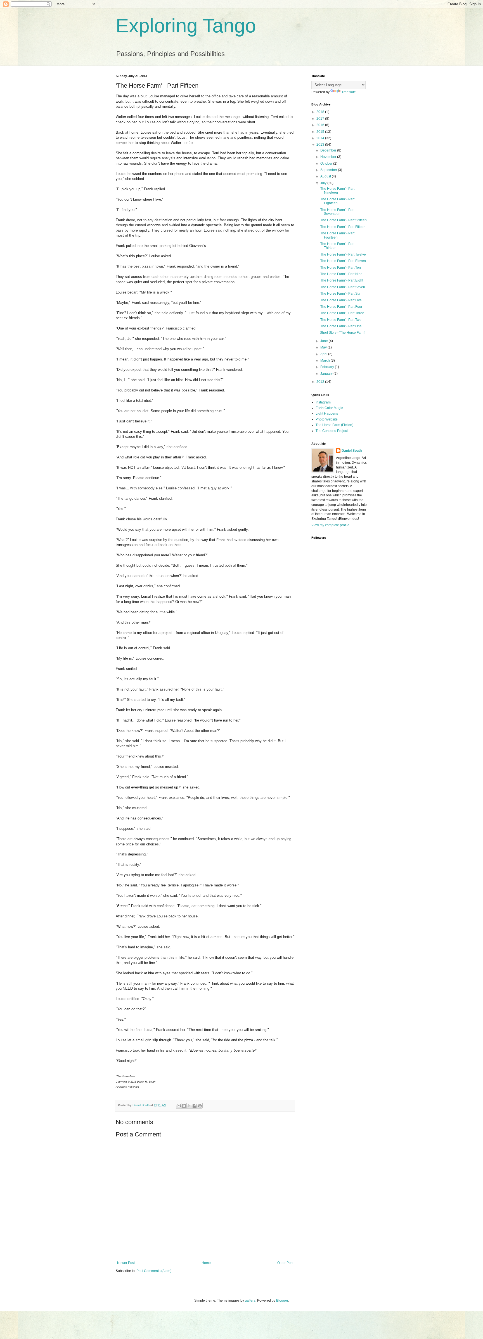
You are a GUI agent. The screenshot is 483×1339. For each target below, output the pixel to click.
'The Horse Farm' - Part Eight (341, 280)
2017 (320, 119)
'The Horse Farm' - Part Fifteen (343, 227)
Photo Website (327, 419)
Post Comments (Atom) (153, 1271)
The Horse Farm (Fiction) (334, 425)
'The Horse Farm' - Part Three (342, 313)
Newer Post (126, 1263)
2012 (320, 382)
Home (206, 1263)
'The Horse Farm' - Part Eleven (343, 261)
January (326, 374)
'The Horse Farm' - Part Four (341, 307)
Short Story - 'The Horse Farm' (342, 333)
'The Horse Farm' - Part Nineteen (337, 190)
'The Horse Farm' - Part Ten (340, 268)
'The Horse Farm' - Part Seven (342, 287)
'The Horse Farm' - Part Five (341, 300)
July (323, 183)
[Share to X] (189, 1106)
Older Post (285, 1263)
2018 (320, 112)
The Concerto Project (332, 431)
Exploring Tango (186, 26)
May (324, 347)
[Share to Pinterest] (200, 1106)
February (327, 367)
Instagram (323, 402)
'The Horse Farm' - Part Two (340, 320)
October (326, 163)
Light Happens (327, 413)
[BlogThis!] (184, 1106)
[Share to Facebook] (194, 1106)
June (324, 341)
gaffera (250, 1300)
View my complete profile (330, 525)
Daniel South (352, 451)
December (328, 150)
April (324, 354)
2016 (320, 125)
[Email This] (178, 1106)
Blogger (282, 1300)
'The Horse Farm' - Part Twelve (343, 254)
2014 (320, 138)
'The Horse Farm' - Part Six (340, 293)
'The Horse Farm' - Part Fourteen (337, 235)
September (329, 170)
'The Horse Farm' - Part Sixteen (343, 220)
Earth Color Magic (329, 408)
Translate (349, 92)
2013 (320, 144)
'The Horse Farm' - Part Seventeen (337, 212)
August (326, 176)
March (325, 360)
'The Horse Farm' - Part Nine (341, 274)
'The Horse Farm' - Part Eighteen (337, 201)
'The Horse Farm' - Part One (341, 326)
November (328, 157)
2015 (320, 132)
